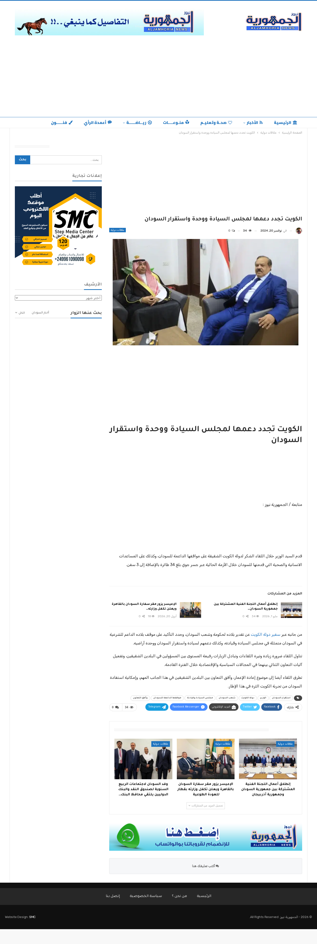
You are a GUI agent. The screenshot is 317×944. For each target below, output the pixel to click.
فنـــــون (59, 122)
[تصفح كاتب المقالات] (299, 230)
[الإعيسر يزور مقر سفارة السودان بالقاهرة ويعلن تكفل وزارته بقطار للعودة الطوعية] (190, 610)
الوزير (263, 698)
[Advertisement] (158, 75)
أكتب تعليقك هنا (204, 866)
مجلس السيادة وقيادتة (200, 698)
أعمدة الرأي (95, 122)
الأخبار (252, 122)
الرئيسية (282, 122)
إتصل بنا (113, 896)
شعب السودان (227, 698)
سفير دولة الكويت (265, 634)
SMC (32, 917)
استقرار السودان (281, 698)
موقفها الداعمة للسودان (167, 698)
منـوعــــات (173, 122)
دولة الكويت (247, 698)
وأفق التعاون (140, 698)
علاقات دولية (117, 230)
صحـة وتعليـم (213, 122)
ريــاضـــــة (136, 122)
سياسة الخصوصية (146, 896)
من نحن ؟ (179, 896)
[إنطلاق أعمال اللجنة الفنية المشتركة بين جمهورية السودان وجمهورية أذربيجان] (291, 610)
